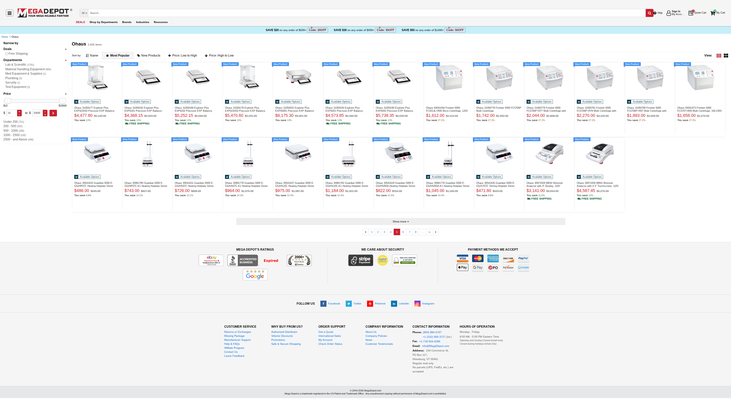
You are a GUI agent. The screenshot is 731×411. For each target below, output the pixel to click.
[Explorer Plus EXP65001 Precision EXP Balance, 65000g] (298, 79)
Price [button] (7, 93)
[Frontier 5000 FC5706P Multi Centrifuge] (499, 79)
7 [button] (409, 231)
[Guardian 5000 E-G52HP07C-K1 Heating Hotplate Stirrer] (147, 154)
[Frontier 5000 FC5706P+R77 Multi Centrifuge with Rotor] (549, 79)
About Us (371, 331)
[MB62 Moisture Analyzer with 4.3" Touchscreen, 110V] (600, 154)
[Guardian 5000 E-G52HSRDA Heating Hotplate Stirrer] (398, 154)
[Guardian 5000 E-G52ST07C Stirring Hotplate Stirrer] (499, 154)
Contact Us (231, 351)
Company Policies (376, 335)
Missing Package (234, 335)
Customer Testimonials (379, 343)
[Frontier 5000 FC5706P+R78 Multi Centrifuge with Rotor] (600, 79)
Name (94, 55)
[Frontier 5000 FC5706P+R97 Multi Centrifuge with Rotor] (650, 79)
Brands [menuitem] (127, 22)
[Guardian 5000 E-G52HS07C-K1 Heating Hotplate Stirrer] (248, 154)
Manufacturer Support (237, 339)
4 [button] (390, 231)
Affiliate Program (234, 347)
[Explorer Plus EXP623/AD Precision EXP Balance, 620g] (248, 79)
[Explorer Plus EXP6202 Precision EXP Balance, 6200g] (197, 79)
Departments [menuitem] (103, 22)
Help (660, 12)
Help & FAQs (232, 343)
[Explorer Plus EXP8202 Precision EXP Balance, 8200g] (398, 79)
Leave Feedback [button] (234, 355)
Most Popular (119, 55)
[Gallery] (725, 55)
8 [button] (416, 231)
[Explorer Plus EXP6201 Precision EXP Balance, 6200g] (147, 79)
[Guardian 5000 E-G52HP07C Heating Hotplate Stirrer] (97, 154)
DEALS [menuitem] (80, 22)
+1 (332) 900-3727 (434, 336)
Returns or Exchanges (237, 331)
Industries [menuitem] (142, 22)
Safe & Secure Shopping (286, 343)
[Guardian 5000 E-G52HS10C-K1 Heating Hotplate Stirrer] (348, 154)
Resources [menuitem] (161, 22)
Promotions (278, 339)
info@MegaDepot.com (435, 345)
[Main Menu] (9, 13)
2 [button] (378, 231)
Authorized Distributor (284, 331)
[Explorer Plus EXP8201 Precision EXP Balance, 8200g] (348, 79)
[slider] (7, 100)
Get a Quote (325, 331)
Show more (399, 221)
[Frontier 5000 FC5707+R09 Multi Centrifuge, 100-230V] (700, 79)
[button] (19, 111)
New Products (150, 55)
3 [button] (384, 231)
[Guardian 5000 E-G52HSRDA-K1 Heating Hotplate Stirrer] (449, 154)
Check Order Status (330, 343)
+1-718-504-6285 (429, 341)
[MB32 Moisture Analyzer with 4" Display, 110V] (549, 154)
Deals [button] (7, 49)
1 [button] (372, 231)
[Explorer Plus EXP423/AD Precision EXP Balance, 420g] (97, 79)
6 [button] (403, 231)
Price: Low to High (184, 55)
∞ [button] (429, 231)
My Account (325, 339)
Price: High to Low (221, 55)
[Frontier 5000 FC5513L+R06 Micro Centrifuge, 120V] (449, 79)
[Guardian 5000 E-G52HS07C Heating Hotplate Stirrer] (197, 154)
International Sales (329, 335)
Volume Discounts (282, 335)
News (369, 339)
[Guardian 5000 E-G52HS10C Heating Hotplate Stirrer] (298, 154)
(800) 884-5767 (432, 332)
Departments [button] (12, 60)
